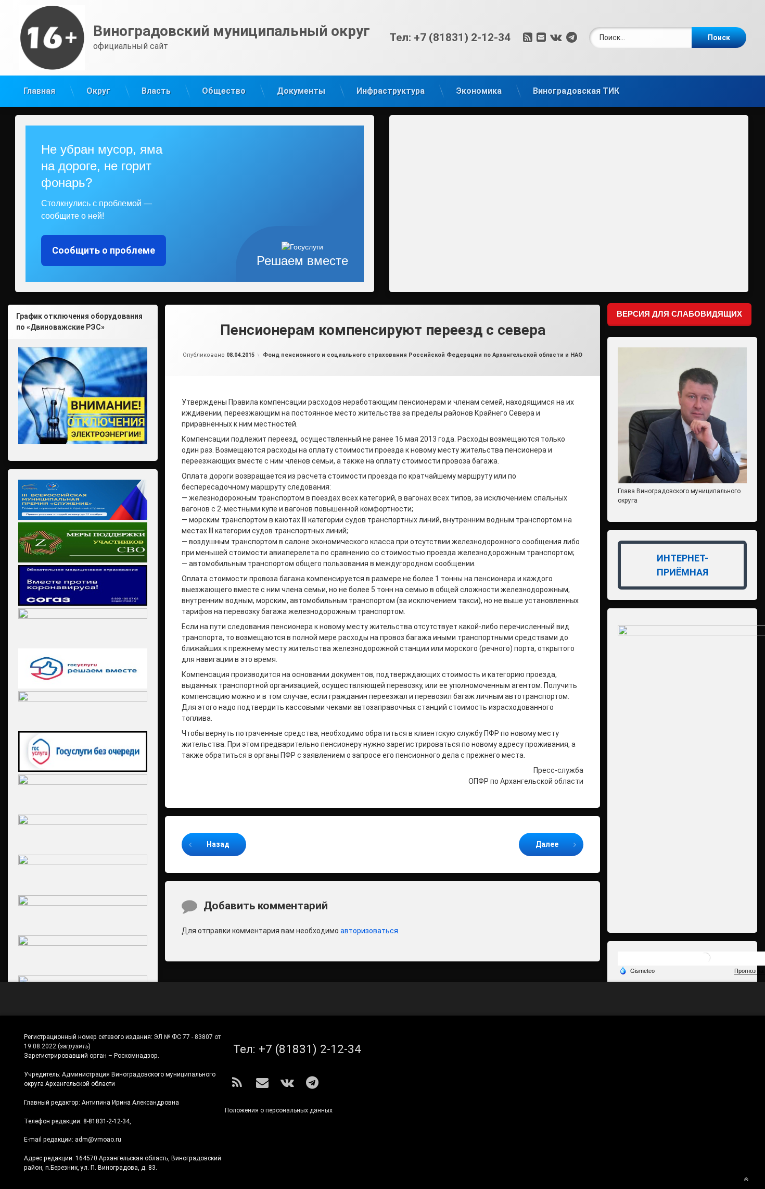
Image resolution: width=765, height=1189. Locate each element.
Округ (98, 91)
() (74, 1046)
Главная (39, 91)
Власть (156, 91)
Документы (301, 91)
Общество (224, 91)
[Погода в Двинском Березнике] (705, 962)
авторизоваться (369, 931)
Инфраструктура (390, 91)
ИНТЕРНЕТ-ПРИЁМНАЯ (682, 565)
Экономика (479, 91)
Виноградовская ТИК (576, 91)
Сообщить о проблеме (103, 250)
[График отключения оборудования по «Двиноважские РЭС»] (82, 395)
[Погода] (637, 970)
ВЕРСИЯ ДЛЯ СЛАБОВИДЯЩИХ (679, 313)
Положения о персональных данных (279, 1110)
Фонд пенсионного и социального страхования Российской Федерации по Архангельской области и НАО (422, 355)
